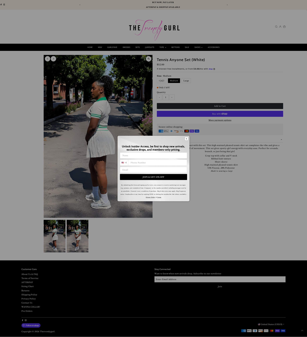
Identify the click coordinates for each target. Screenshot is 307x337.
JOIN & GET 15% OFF (153, 177)
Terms (159, 197)
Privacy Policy (150, 197)
